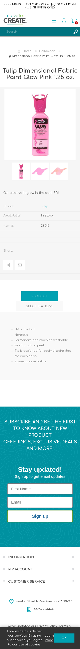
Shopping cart (74, 21)
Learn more (49, 638)
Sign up (40, 516)
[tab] (39, 296)
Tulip (44, 206)
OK (64, 638)
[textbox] (35, 31)
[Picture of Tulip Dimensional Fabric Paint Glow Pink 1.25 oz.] (21, 171)
